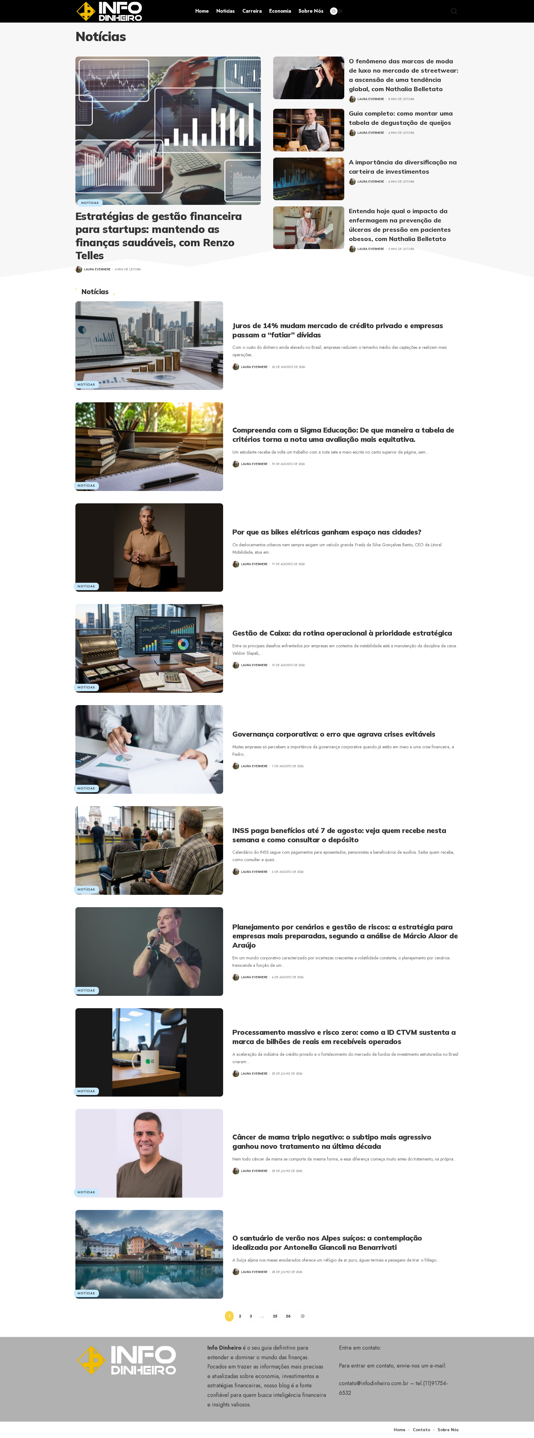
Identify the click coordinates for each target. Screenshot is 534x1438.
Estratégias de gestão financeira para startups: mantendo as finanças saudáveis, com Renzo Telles (158, 235)
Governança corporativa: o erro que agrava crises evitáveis (333, 734)
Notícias (90, 203)
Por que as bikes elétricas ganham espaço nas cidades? (327, 531)
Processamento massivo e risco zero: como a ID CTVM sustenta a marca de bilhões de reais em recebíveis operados (344, 1037)
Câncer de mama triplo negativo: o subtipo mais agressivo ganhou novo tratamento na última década (331, 1141)
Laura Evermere (97, 269)
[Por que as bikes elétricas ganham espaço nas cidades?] (149, 547)
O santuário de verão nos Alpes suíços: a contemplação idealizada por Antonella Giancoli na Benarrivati (327, 1242)
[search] (454, 11)
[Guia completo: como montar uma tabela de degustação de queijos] (308, 130)
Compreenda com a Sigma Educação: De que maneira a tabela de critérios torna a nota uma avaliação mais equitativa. (343, 434)
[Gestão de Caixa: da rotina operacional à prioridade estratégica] (149, 648)
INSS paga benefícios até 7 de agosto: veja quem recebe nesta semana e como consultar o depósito (339, 835)
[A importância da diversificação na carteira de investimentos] (308, 179)
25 (275, 1316)
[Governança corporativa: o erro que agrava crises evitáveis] (149, 749)
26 (288, 1316)
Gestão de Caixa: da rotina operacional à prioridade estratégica (342, 632)
